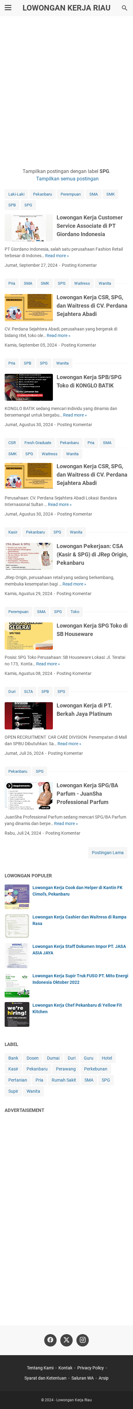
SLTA (28, 691)
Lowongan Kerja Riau (66, 7)
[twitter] (66, 1340)
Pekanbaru (42, 194)
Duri (11, 691)
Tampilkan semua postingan (67, 179)
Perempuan (71, 194)
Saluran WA (82, 1378)
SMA (93, 194)
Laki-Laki (16, 194)
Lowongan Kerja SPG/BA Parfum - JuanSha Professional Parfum (87, 793)
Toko (75, 611)
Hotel (107, 1058)
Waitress (82, 283)
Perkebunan (95, 1068)
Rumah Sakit (64, 1080)
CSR (12, 442)
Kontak (65, 1367)
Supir (13, 1091)
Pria (11, 283)
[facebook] (50, 1340)
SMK (110, 194)
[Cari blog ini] (124, 8)
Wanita (105, 283)
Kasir (12, 532)
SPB (12, 205)
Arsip (104, 1378)
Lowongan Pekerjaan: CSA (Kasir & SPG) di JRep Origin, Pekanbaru (92, 554)
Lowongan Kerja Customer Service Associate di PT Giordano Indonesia (90, 225)
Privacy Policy (90, 1367)
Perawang (66, 1068)
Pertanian (17, 1080)
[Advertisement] (66, 91)
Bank (13, 1058)
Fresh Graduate (37, 442)
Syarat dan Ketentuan (45, 1378)
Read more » (57, 255)
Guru (88, 1058)
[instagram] (82, 1340)
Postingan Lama (108, 852)
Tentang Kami (40, 1367)
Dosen (33, 1058)
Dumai (53, 1058)
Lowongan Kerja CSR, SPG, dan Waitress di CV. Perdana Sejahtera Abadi (92, 305)
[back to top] (120, 1395)
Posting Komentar (79, 265)
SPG (28, 205)
